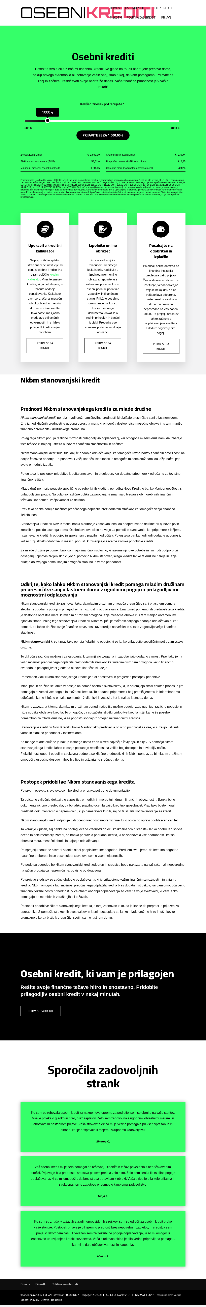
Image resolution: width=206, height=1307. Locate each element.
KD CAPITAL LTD (104, 1295)
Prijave (166, 18)
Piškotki (116, 18)
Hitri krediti (163, 9)
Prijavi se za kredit (45, 345)
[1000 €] (47, 120)
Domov (115, 9)
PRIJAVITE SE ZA (103, 135)
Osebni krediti (135, 9)
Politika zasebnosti (141, 18)
